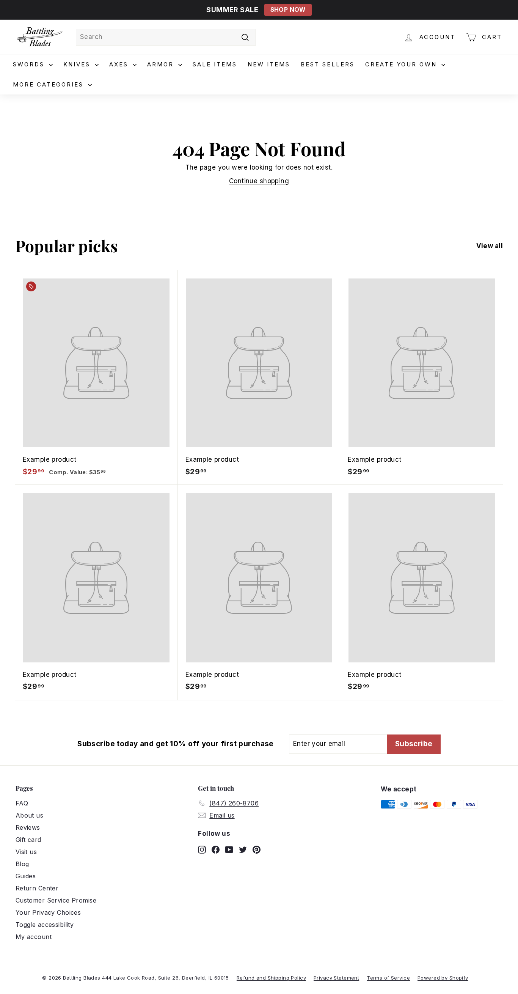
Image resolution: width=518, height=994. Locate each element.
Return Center (37, 888)
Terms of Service (388, 978)
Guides (26, 876)
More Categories (49, 84)
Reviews (28, 827)
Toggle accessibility (45, 924)
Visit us (26, 852)
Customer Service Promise (56, 900)
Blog (22, 864)
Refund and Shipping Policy (271, 978)
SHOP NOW (288, 9)
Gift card (28, 839)
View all (489, 246)
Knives (78, 64)
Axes (120, 64)
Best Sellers (328, 64)
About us (29, 815)
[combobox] (166, 37)
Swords (30, 64)
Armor (161, 64)
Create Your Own (402, 64)
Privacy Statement (336, 978)
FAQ (22, 803)
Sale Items (215, 64)
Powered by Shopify (443, 978)
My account (34, 937)
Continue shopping (259, 181)
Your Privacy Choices (48, 912)
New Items (269, 64)
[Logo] (39, 37)
